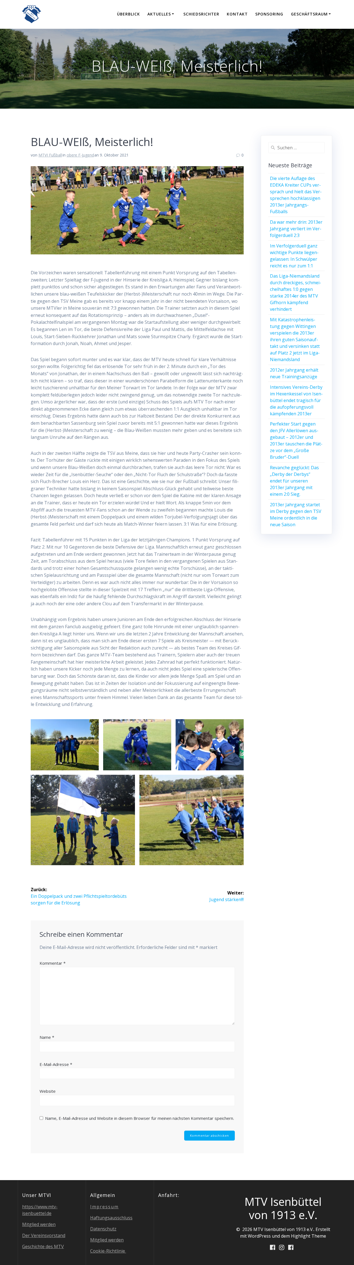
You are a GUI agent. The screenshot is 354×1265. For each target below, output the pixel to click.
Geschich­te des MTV (43, 1246)
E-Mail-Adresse (56, 1064)
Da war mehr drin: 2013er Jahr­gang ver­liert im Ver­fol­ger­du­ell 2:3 (296, 228)
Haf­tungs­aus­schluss (111, 1218)
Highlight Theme (308, 1236)
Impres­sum (104, 1207)
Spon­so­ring (269, 14)
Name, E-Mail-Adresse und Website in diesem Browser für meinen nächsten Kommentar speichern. (139, 1118)
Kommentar (53, 963)
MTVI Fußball (50, 155)
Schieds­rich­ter (201, 14)
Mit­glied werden (39, 1224)
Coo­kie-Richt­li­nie (108, 1251)
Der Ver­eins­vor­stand (43, 1235)
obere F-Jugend (80, 155)
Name (47, 1037)
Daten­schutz (103, 1229)
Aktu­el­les (159, 14)
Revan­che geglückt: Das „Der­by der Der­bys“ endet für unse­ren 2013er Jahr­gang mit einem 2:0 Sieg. (294, 481)
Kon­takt (237, 14)
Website (48, 1091)
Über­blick (128, 14)
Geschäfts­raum (309, 14)
